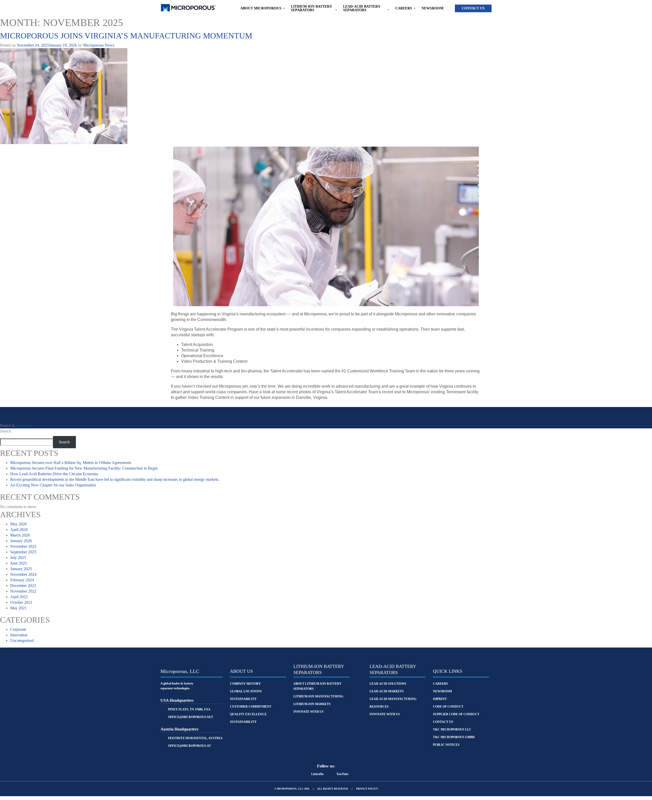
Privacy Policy (367, 788)
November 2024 (23, 574)
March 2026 (20, 535)
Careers (440, 683)
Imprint (440, 699)
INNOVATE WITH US (385, 714)
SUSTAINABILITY (243, 699)
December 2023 (23, 585)
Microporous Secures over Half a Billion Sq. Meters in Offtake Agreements (70, 462)
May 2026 (18, 524)
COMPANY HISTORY (245, 683)
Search (5, 431)
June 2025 (18, 563)
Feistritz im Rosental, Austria (195, 738)
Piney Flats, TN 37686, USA (189, 709)
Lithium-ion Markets (312, 704)
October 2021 (21, 602)
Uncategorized (22, 640)
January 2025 (21, 569)
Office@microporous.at (189, 746)
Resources (379, 706)
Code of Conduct (448, 706)
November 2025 (23, 546)
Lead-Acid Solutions (388, 683)
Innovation (19, 635)
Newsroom (432, 8)
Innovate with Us (308, 711)
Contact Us (473, 8)
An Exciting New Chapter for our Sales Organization (53, 485)
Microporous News (98, 45)
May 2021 (18, 608)
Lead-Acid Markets (387, 691)
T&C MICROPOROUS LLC (452, 729)
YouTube (342, 774)
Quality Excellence (248, 714)
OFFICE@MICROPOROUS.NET (190, 717)
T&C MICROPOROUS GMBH (453, 737)
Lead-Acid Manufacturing (393, 699)
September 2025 (23, 552)
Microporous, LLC (179, 671)
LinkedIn (317, 774)
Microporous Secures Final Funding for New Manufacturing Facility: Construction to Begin (84, 468)
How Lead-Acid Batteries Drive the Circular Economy (54, 474)
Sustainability (243, 722)
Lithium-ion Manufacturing (318, 696)
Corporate (24, 425)
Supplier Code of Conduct (456, 714)
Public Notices (446, 745)
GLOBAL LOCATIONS (246, 691)
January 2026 (21, 541)
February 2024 (22, 580)
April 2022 (19, 597)
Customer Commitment (250, 706)
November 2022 (23, 591)
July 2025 (18, 557)
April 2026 (19, 529)
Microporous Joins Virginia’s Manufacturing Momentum (126, 35)
